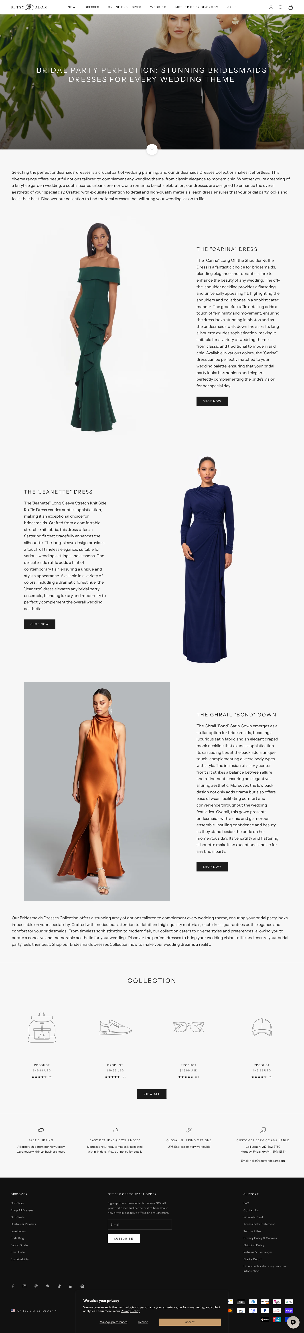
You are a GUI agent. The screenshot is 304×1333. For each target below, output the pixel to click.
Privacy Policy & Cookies (260, 1238)
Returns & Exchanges (257, 1252)
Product (42, 1065)
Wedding (158, 7)
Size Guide (18, 1252)
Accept (190, 1322)
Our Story (17, 1203)
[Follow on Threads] (36, 1286)
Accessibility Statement (259, 1224)
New (72, 7)
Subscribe (123, 1238)
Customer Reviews (23, 1224)
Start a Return (252, 1259)
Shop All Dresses (22, 1210)
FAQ (246, 1203)
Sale (231, 7)
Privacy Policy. (130, 1311)
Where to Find (253, 1217)
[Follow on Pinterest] (47, 1286)
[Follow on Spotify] (82, 1286)
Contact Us (251, 1210)
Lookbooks (18, 1231)
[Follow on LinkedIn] (71, 1286)
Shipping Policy (253, 1245)
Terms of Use (252, 1231)
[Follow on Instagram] (24, 1286)
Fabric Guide (19, 1245)
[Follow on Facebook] (13, 1286)
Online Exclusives (124, 7)
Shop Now (212, 401)
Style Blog (17, 1238)
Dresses (92, 7)
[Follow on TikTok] (59, 1286)
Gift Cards (17, 1217)
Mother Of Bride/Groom (197, 7)
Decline (143, 1322)
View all (152, 1094)
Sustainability (20, 1259)
